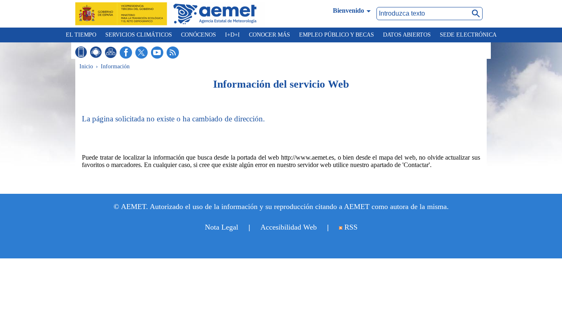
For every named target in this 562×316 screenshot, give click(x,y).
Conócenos (198, 35)
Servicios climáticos (138, 35)
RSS (350, 227)
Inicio (86, 66)
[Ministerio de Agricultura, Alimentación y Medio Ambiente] (123, 14)
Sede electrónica (468, 35)
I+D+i (232, 35)
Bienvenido (348, 10)
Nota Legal (221, 227)
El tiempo (81, 35)
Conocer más (269, 35)
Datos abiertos (407, 35)
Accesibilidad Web (288, 227)
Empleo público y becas (336, 35)
